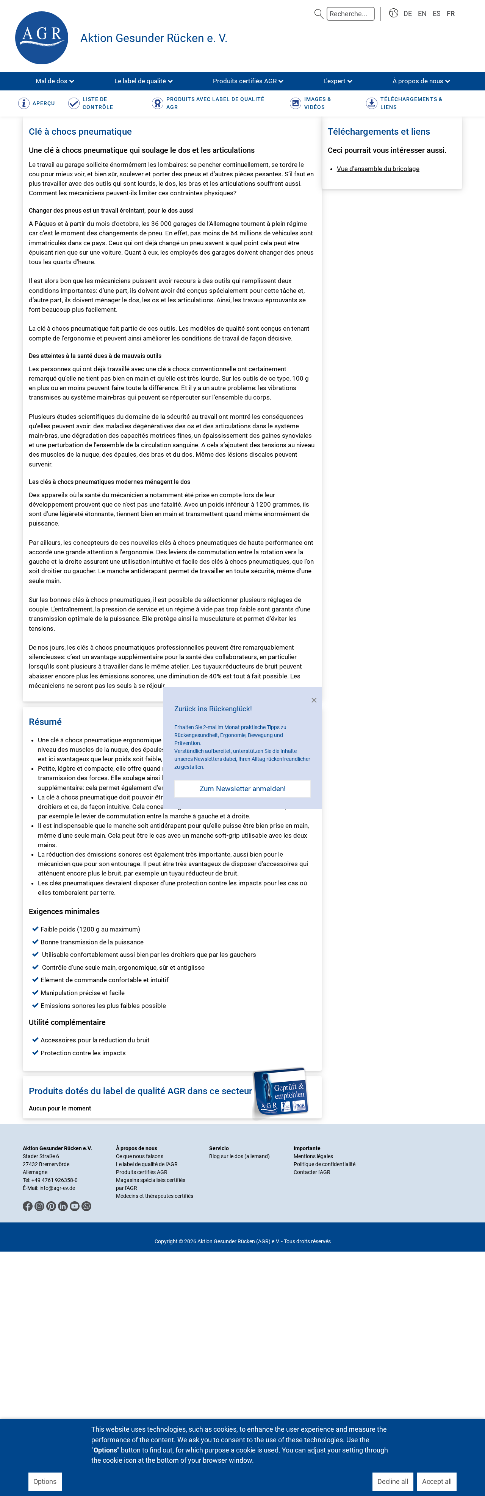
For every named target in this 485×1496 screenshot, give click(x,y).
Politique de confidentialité (324, 1164)
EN (422, 13)
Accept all (437, 1481)
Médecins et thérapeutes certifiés (154, 1196)
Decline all (392, 1481)
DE (408, 13)
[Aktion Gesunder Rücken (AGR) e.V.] (43, 37)
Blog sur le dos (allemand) (239, 1156)
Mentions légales (313, 1156)
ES (437, 13)
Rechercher (319, 14)
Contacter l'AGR (312, 1172)
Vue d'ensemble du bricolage (378, 169)
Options (44, 1481)
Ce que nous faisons (139, 1156)
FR (451, 13)
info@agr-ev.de (57, 1188)
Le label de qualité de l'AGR (147, 1164)
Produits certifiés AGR (141, 1172)
